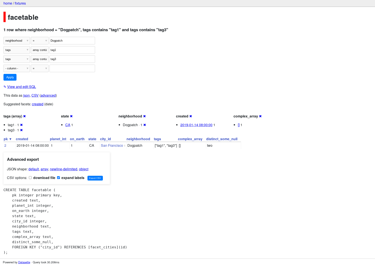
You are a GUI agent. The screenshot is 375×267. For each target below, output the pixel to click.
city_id (105, 138)
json (26, 95)
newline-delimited (63, 168)
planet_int (58, 138)
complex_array (190, 138)
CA (67, 124)
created (37, 103)
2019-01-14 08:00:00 (196, 124)
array (44, 168)
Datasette (24, 262)
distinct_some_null (221, 138)
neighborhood (138, 138)
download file (43, 177)
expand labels (72, 177)
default (33, 168)
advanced (48, 95)
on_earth (77, 138)
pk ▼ (8, 138)
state (92, 138)
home (7, 3)
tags (157, 138)
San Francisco (112, 145)
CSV (35, 95)
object (83, 168)
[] (239, 124)
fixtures (20, 3)
